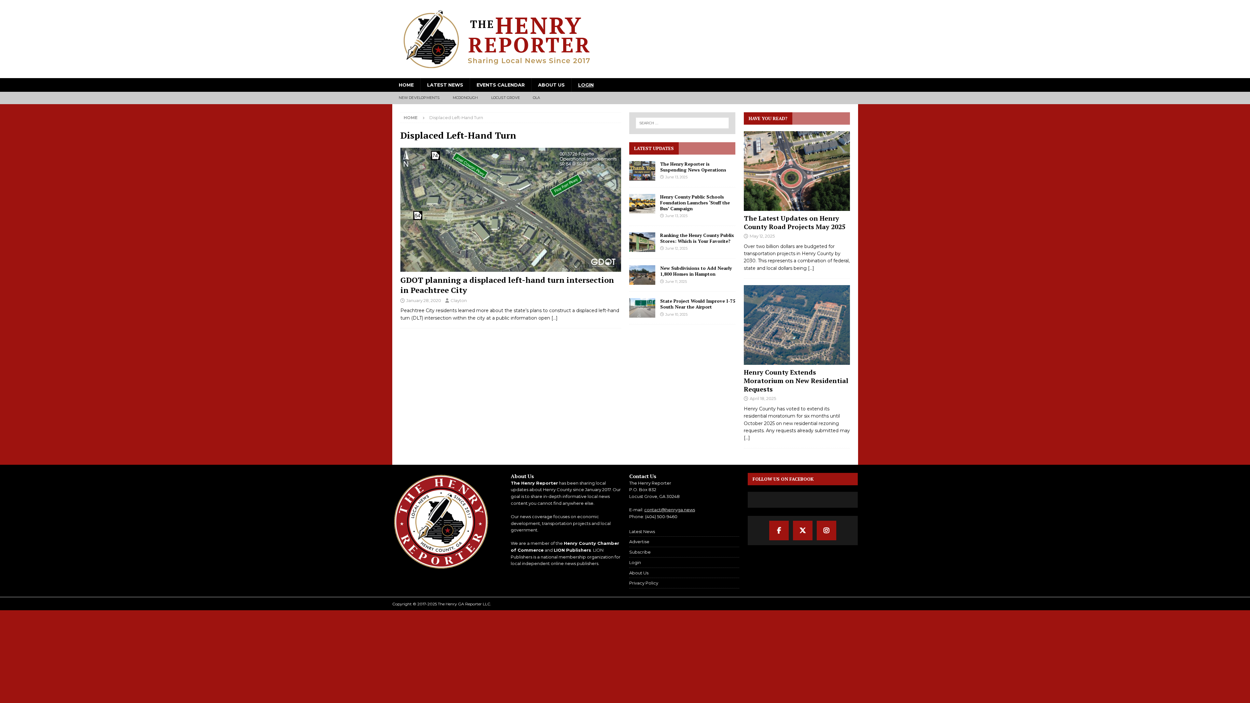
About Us (551, 85)
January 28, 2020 (423, 300)
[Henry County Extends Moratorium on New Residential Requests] (797, 325)
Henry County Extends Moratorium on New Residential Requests (796, 380)
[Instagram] (826, 530)
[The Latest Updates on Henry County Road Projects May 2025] (797, 171)
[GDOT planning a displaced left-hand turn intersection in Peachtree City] (510, 210)
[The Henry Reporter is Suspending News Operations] (642, 171)
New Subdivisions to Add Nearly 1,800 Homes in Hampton (696, 271)
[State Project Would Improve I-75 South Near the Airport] (642, 308)
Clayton (459, 300)
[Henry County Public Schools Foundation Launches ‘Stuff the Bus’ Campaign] (642, 204)
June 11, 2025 (676, 281)
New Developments (419, 97)
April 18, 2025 (763, 398)
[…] (554, 318)
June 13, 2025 (676, 177)
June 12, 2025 (676, 248)
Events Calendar (501, 85)
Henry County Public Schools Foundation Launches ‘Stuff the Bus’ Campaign (695, 203)
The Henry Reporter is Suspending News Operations (693, 167)
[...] (811, 268)
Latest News (445, 85)
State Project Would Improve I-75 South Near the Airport (697, 304)
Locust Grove (505, 97)
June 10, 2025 (676, 314)
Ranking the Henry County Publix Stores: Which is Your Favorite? (697, 238)
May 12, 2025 (762, 236)
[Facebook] (779, 530)
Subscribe (640, 552)
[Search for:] (682, 123)
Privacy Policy (643, 583)
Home (406, 85)
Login (586, 85)
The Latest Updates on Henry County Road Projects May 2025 (794, 222)
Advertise (639, 541)
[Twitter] (802, 530)
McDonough (465, 97)
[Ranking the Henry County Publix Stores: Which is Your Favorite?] (642, 242)
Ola (536, 97)
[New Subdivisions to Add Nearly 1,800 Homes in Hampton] (642, 275)
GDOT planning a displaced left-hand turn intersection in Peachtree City (507, 285)
